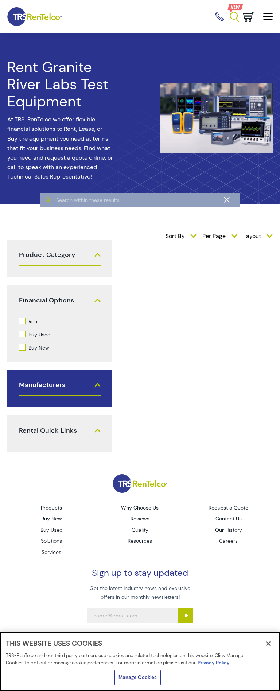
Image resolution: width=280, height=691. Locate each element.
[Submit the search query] (48, 200)
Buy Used (39, 334)
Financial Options (46, 300)
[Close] (268, 644)
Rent (33, 321)
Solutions (51, 541)
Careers (228, 541)
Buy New (38, 347)
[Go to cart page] (248, 17)
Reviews (140, 518)
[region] (140, 661)
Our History (228, 530)
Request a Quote (228, 507)
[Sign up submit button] (185, 615)
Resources (140, 541)
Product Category (47, 255)
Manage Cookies (137, 677)
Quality (140, 530)
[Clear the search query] (227, 200)
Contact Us (228, 518)
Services (51, 552)
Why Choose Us (140, 507)
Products (51, 507)
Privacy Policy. (214, 663)
